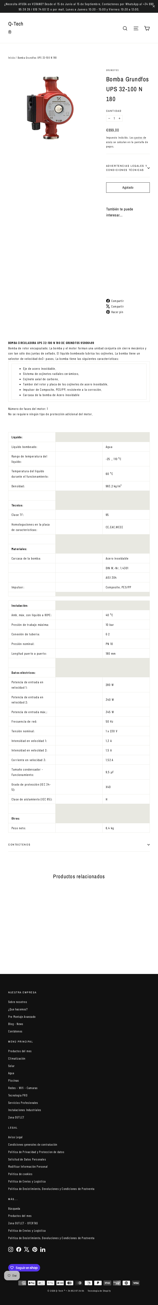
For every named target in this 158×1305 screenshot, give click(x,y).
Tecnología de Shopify (99, 1290)
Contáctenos (19, 844)
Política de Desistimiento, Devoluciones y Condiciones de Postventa (51, 1189)
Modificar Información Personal (28, 1166)
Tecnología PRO (18, 1095)
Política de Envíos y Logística (27, 1181)
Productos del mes (20, 1051)
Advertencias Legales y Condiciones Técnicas (126, 168)
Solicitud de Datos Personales (27, 1159)
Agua (11, 1073)
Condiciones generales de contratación (32, 1144)
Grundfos (112, 70)
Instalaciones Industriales (24, 1110)
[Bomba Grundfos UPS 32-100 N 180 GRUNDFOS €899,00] (109, 249)
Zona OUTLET (16, 1117)
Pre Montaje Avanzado (22, 1016)
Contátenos (15, 1031)
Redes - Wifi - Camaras (23, 1088)
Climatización (17, 1058)
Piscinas (13, 1080)
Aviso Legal (15, 1137)
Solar (11, 1066)
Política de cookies (20, 1174)
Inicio (11, 57)
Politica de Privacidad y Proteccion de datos (36, 1152)
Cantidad (114, 111)
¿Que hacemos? (18, 1009)
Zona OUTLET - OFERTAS (23, 1223)
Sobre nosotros (17, 1002)
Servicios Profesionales (23, 1102)
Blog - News (15, 1024)
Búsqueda (14, 1208)
